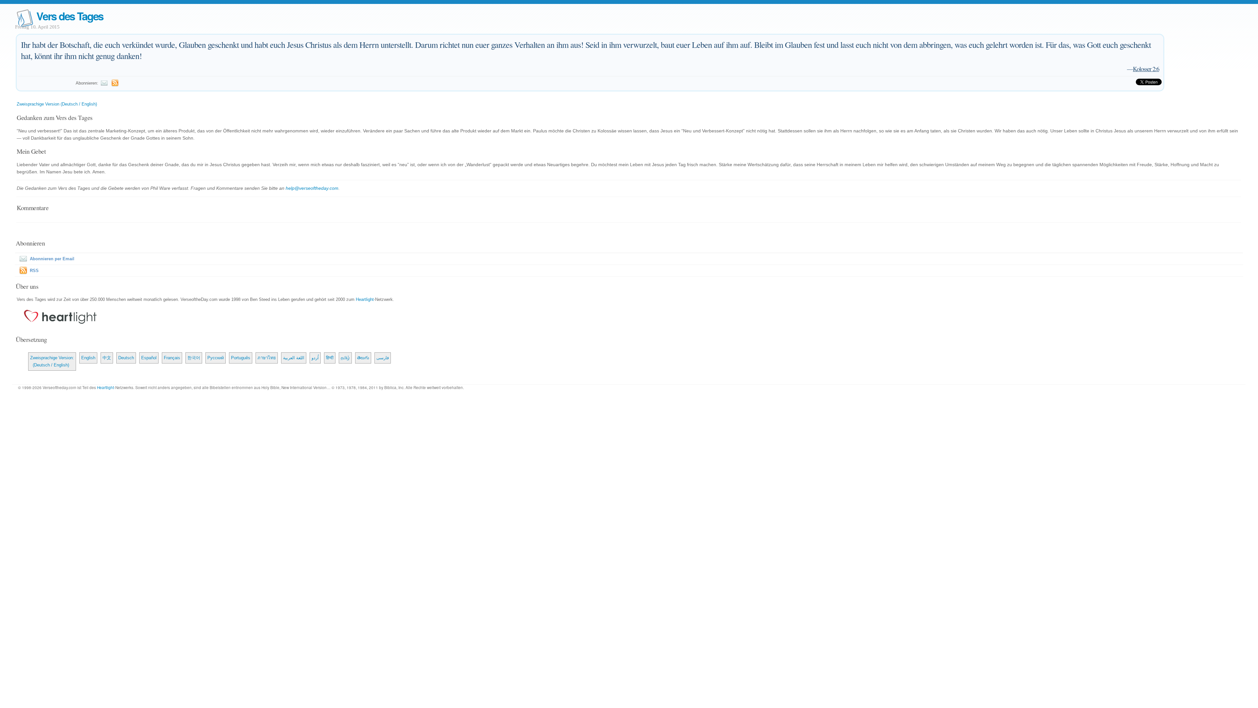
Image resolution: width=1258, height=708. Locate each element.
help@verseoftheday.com (312, 188)
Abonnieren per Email (52, 258)
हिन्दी (330, 357)
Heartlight (365, 299)
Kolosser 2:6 (1146, 69)
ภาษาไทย (266, 357)
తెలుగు (363, 357)
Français (172, 357)
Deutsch (126, 357)
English (88, 357)
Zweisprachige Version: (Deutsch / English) (52, 361)
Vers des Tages (69, 16)
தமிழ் (345, 357)
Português (240, 357)
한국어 (193, 357)
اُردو (315, 357)
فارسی (382, 357)
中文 (107, 357)
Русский (215, 357)
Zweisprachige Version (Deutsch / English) (57, 104)
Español (149, 357)
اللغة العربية (293, 357)
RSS (34, 270)
